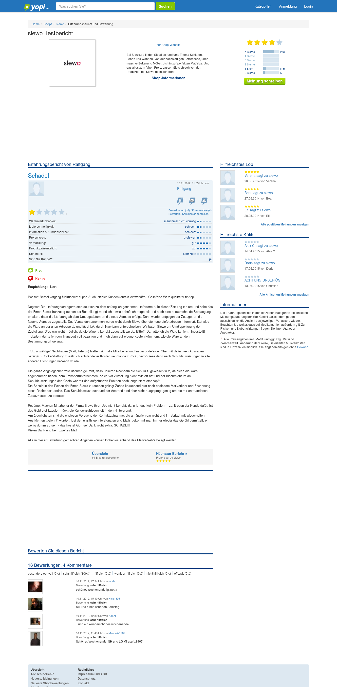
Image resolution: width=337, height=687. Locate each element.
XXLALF (113, 616)
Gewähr (302, 347)
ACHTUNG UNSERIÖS (262, 280)
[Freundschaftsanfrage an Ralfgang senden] (180, 201)
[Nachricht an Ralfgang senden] (192, 201)
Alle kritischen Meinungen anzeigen (284, 294)
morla (112, 581)
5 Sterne (250, 51)
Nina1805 (114, 598)
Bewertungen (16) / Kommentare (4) (190, 210)
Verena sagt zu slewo (261, 175)
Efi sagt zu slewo (257, 210)
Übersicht (100, 453)
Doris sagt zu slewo (259, 263)
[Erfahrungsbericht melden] (204, 201)
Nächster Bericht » (171, 453)
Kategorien (263, 6)
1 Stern (249, 68)
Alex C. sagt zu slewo (261, 245)
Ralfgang (184, 188)
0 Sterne (250, 72)
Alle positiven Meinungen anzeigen (285, 224)
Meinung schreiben (265, 81)
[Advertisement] (168, 124)
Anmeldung (288, 6)
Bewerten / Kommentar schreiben (188, 214)
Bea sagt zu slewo (258, 192)
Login (308, 6)
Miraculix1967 (117, 633)
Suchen (165, 6)
